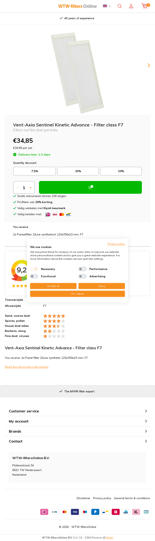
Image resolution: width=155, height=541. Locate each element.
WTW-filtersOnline (83, 527)
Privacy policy (102, 498)
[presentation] (39, 18)
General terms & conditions (132, 498)
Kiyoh (109, 537)
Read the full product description (26, 367)
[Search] (120, 6)
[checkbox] (34, 269)
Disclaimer (83, 498)
